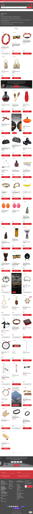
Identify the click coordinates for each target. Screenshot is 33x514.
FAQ (9, 487)
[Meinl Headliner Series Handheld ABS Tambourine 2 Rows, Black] (16, 411)
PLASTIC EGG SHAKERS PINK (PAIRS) (15, 211)
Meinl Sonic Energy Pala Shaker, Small (15, 307)
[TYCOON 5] (16, 232)
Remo (19, 16)
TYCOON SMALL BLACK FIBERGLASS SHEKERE (15, 171)
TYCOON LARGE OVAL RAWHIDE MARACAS (15, 105)
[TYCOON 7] (16, 37)
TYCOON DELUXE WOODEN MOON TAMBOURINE (16, 192)
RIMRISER (18, 488)
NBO (17, 499)
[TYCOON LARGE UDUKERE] (5, 97)
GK (12, 16)
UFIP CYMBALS (19, 495)
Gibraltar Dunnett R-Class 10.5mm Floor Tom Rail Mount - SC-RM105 (5, 378)
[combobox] (16, 7)
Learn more (16, 465)
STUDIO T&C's (11, 484)
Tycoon (24, 39)
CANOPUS (18, 485)
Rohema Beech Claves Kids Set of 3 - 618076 (5, 420)
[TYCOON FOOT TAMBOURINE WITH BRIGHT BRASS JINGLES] (5, 141)
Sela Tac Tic (13, 352)
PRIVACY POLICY (11, 486)
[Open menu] (31, 5)
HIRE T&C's (10, 485)
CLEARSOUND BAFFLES (20, 497)
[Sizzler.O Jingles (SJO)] (16, 368)
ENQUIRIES (10, 488)
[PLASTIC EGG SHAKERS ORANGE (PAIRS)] (5, 205)
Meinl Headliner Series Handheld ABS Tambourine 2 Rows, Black (16, 417)
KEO (17, 16)
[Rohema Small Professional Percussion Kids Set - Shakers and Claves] (27, 392)
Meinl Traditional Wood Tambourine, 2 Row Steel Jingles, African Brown (15, 328)
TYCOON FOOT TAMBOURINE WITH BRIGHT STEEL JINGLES (16, 146)
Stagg (23, 284)
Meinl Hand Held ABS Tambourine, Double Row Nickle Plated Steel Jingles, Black (26, 421)
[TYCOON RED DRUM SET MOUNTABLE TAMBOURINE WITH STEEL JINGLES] (27, 35)
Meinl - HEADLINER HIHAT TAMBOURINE (5, 286)
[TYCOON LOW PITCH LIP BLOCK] (27, 119)
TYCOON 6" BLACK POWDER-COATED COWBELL (5, 242)
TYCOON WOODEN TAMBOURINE (4, 192)
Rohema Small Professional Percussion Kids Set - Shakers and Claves (27, 400)
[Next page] (24, 452)
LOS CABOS (18, 486)
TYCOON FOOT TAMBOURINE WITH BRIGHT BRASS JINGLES (5, 149)
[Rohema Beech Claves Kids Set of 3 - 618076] (5, 413)
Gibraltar (2, 375)
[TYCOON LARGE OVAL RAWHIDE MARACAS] (16, 97)
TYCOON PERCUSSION (20, 493)
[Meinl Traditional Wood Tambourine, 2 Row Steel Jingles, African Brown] (16, 322)
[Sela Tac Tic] (16, 345)
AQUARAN (18, 484)
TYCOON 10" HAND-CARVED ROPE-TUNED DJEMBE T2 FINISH (5, 264)
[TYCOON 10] (5, 118)
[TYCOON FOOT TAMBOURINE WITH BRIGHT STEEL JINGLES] (16, 140)
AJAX (17, 491)
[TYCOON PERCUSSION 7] (16, 256)
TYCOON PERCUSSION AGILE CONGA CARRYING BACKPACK (26, 264)
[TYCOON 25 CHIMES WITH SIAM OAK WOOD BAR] (27, 163)
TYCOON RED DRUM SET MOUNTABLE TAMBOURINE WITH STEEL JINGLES (27, 41)
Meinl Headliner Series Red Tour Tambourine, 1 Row (5, 47)
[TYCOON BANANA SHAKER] (27, 185)
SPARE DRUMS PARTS (20, 490)
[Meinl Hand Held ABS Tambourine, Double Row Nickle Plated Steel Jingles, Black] (27, 413)
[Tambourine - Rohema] (5, 392)
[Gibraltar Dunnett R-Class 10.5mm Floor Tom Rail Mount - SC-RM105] (5, 369)
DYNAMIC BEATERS (20, 496)
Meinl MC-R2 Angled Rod (26, 352)
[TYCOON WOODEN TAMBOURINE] (5, 185)
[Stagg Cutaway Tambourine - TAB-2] (27, 279)
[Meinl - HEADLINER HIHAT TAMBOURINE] (5, 279)
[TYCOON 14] (27, 234)
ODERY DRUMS (19, 494)
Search (29, 7)
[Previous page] (9, 452)
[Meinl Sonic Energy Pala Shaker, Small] (16, 300)
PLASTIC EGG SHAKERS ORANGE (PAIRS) (5, 211)
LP (13, 16)
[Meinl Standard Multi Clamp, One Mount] (27, 367)
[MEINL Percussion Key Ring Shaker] (27, 322)
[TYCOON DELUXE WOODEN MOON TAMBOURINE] (16, 185)
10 (21, 452)
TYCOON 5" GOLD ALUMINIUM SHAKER (15, 239)
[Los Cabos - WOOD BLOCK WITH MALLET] (5, 436)
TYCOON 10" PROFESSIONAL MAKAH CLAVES (5, 124)
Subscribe (29, 486)
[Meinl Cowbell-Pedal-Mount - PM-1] (5, 323)
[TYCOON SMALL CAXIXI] (5, 63)
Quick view (27, 248)
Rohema (6, 16)
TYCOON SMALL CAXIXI (4, 71)
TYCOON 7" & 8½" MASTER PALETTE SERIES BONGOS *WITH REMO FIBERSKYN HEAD (16, 45)
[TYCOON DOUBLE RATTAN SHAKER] (16, 63)
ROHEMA (18, 489)
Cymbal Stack (9, 16)
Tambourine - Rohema (4, 399)
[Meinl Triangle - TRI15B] (5, 300)
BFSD (15, 16)
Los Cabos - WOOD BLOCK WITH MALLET (5, 443)
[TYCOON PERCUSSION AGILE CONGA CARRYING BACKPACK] (27, 256)
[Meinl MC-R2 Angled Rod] (27, 345)
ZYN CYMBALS (19, 492)
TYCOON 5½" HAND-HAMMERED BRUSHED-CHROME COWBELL (26, 217)
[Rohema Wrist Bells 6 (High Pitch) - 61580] (27, 300)
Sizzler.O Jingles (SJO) (15, 375)
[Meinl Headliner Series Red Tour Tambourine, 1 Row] (5, 39)
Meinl (3, 16)
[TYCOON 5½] (27, 208)
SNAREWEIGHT (19, 487)
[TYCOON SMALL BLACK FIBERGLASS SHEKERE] (16, 163)
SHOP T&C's (10, 483)
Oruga (1, 16)
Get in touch (16, 86)
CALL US (14, 292)
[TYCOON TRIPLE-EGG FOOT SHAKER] (27, 141)
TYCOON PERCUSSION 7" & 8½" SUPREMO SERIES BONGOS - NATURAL (16, 264)
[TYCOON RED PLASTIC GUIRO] (27, 97)
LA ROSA (18, 498)
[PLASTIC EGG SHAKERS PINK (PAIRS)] (16, 206)
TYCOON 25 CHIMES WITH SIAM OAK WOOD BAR (26, 171)
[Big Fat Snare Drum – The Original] (5, 345)
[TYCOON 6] (5, 234)
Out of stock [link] (27, 292)
